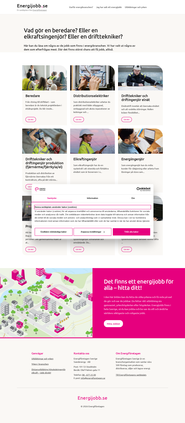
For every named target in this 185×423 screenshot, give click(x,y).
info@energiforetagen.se (93, 378)
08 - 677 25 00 (89, 374)
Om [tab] (133, 198)
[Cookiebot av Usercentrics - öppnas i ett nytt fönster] (138, 189)
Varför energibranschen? (81, 7)
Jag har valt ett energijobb (109, 7)
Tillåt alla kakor (131, 232)
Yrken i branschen (40, 364)
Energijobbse (32, 6)
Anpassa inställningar (91, 232)
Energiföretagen (40, 10)
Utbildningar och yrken (136, 7)
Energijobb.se (92, 398)
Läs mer (31, 119)
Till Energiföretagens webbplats (131, 374)
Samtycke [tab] (52, 198)
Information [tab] (92, 198)
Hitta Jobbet (113, 323)
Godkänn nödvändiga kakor (53, 232)
